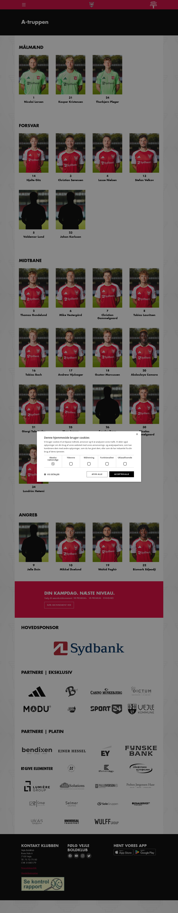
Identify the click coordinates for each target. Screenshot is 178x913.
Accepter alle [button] (121, 474)
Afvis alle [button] (97, 474)
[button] (51, 474)
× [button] (137, 434)
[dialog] (89, 456)
